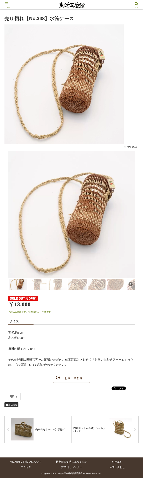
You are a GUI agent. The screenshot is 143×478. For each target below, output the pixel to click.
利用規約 (117, 461)
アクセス (26, 467)
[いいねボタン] (12, 396)
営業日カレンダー (71, 467)
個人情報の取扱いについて (26, 461)
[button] (132, 374)
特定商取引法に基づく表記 (71, 461)
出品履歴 (12, 404)
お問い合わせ (117, 467)
